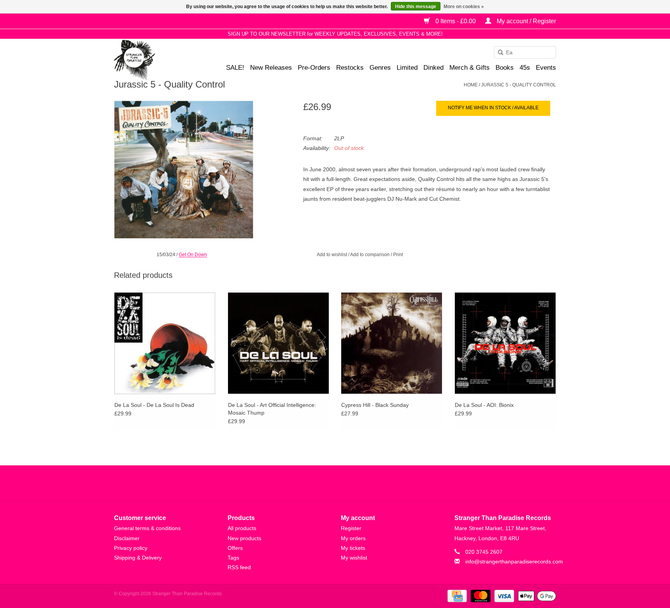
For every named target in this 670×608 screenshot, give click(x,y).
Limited (407, 67)
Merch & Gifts (469, 67)
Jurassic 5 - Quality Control (518, 85)
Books (505, 67)
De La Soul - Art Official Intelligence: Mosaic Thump (272, 409)
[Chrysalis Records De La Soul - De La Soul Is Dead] (165, 342)
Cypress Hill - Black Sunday (375, 405)
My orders (353, 538)
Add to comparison (370, 254)
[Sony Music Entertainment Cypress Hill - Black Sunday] (392, 342)
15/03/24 (166, 254)
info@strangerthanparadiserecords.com (514, 561)
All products (242, 528)
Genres (380, 67)
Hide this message (415, 6)
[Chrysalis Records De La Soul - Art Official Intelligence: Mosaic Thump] (279, 342)
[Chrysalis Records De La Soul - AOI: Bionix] (505, 342)
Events (546, 67)
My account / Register (525, 21)
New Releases (271, 67)
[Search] (498, 52)
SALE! (235, 67)
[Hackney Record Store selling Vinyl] (155, 60)
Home (471, 85)
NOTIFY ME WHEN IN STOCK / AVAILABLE (493, 107)
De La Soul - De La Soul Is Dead (154, 405)
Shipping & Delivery (138, 558)
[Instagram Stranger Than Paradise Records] (356, 483)
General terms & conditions (147, 528)
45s (525, 67)
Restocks (350, 67)
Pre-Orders (314, 67)
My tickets (353, 548)
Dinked (433, 67)
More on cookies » (464, 6)
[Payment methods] (456, 596)
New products (244, 538)
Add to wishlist (332, 254)
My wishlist (354, 558)
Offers (235, 548)
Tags (233, 558)
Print (398, 254)
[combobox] (525, 52)
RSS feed (239, 567)
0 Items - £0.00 (455, 21)
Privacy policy (130, 548)
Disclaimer (127, 538)
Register (351, 528)
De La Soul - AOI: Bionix (484, 405)
